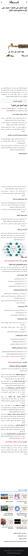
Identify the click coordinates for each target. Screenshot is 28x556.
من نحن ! (12, 550)
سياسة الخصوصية (21, 550)
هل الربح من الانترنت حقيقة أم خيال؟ (13, 442)
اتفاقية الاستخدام (7, 550)
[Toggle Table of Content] (24, 101)
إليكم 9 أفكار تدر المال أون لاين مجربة (13, 260)
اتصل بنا (15, 550)
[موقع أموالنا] (14, 2)
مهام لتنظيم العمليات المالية (15, 362)
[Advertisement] (14, 29)
